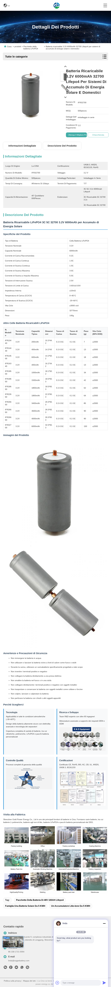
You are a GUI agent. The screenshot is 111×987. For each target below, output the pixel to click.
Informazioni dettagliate (22, 145)
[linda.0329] (27, 968)
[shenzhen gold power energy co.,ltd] (57, 5)
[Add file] (57, 983)
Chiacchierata (98, 135)
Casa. (9, 46)
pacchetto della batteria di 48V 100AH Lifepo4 (40, 900)
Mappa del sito (29, 981)
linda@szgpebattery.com (18, 961)
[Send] (104, 983)
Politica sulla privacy (12, 981)
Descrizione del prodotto (62, 145)
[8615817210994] (22, 968)
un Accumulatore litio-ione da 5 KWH (70, 906)
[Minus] (104, 923)
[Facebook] (11, 968)
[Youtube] (16, 968)
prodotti (17, 46)
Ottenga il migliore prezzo (79, 135)
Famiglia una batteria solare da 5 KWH (25, 906)
